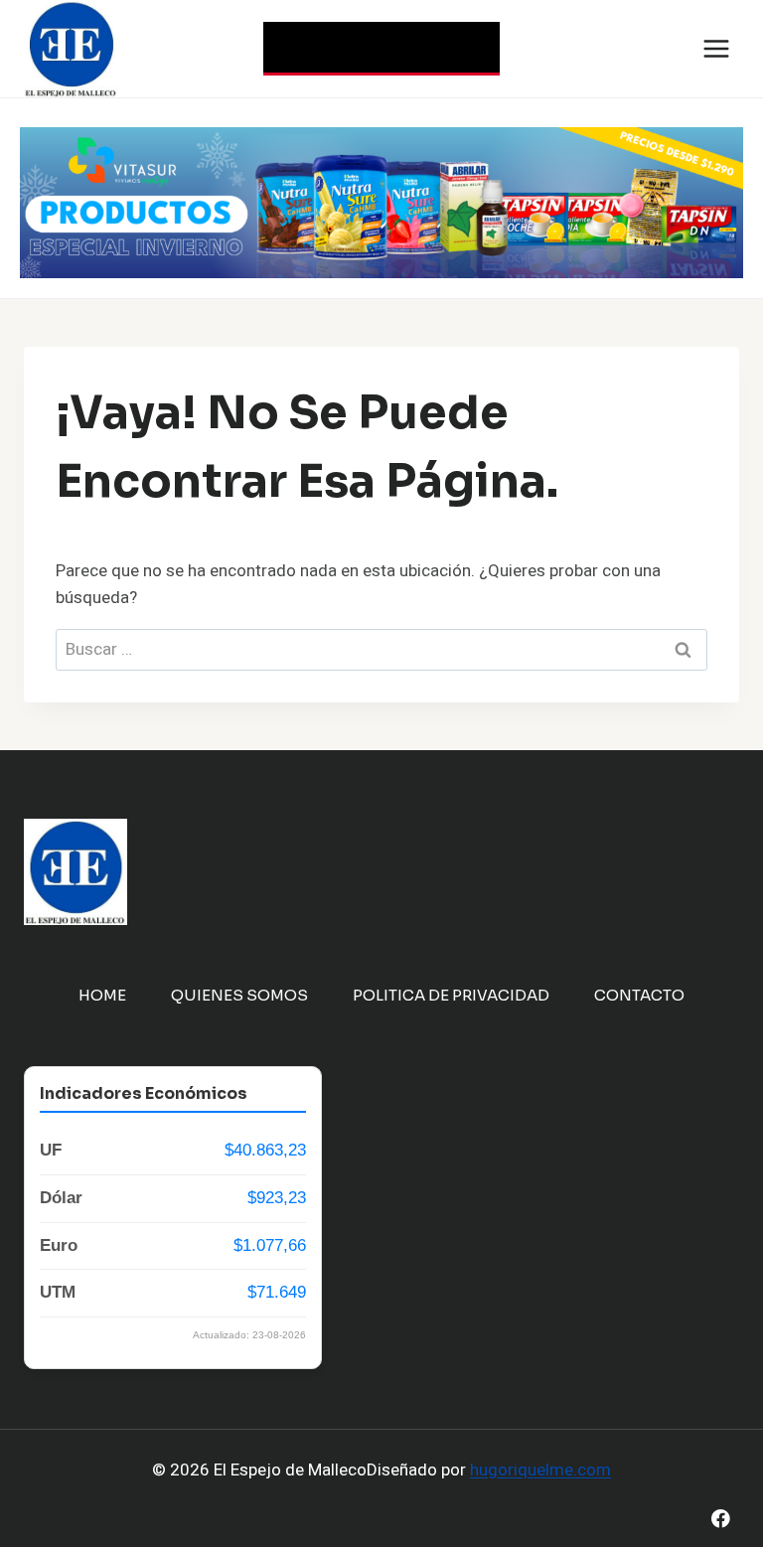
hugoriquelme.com (540, 1470)
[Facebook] (720, 1518)
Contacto (639, 995)
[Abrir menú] (715, 48)
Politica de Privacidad (451, 995)
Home (102, 995)
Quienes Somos (239, 995)
